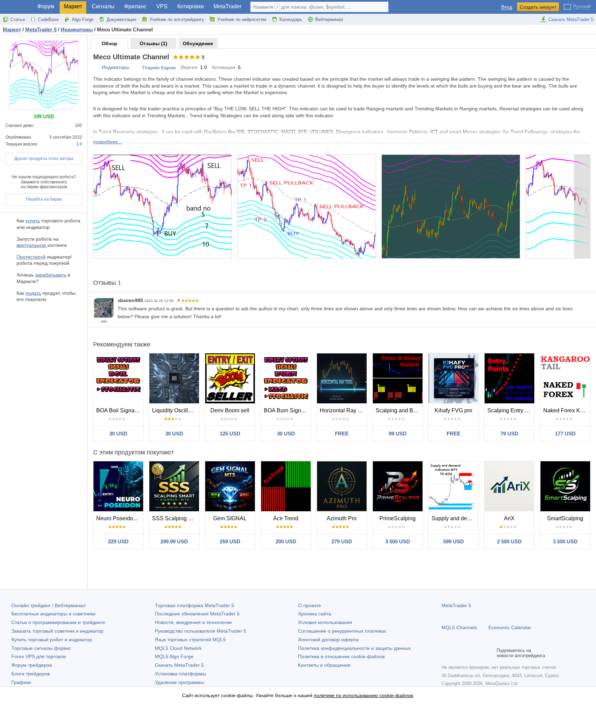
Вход (506, 7)
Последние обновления (197, 613)
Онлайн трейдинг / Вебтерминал (48, 605)
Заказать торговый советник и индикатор (57, 631)
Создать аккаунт (538, 7)
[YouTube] (479, 653)
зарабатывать (50, 275)
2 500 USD (509, 541)
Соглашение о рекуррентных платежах (342, 631)
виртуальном (32, 245)
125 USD (230, 433)
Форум (45, 6)
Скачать (179, 665)
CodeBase (48, 19)
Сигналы (103, 6)
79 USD (509, 433)
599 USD (453, 541)
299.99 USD (174, 541)
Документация (121, 19)
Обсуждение (198, 43)
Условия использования (325, 622)
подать (33, 293)
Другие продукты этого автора (43, 158)
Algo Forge (82, 19)
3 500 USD (397, 541)
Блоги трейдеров (30, 673)
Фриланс (135, 6)
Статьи (17, 19)
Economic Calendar (509, 627)
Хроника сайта (314, 613)
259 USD (230, 541)
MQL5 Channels (459, 627)
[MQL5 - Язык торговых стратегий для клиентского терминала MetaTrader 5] (16, 7)
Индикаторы (115, 67)
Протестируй (31, 257)
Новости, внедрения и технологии (193, 622)
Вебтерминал (329, 19)
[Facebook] (445, 653)
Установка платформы (180, 673)
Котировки (190, 6)
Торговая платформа (194, 605)
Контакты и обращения (324, 665)
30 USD (118, 433)
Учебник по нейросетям (241, 19)
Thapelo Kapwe (159, 67)
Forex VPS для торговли (38, 656)
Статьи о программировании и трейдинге (58, 622)
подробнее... (107, 141)
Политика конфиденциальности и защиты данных (354, 648)
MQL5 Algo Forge (174, 656)
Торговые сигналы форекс (41, 648)
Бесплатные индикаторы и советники (53, 613)
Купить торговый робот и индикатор (51, 639)
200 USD (286, 541)
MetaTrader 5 (456, 605)
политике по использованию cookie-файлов (363, 695)
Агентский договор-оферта (328, 639)
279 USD (341, 541)
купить (33, 220)
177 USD (565, 433)
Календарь (290, 19)
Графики (21, 682)
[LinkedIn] (490, 653)
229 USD (118, 541)
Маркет (73, 6)
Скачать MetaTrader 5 (570, 19)
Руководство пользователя (200, 631)
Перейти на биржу (44, 199)
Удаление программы (179, 682)
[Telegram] (457, 653)
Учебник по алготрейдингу (176, 19)
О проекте (309, 605)
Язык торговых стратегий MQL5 (190, 639)
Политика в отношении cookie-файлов (341, 656)
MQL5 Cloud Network (178, 648)
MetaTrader (227, 6)
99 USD (398, 433)
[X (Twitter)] (468, 653)
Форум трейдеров (31, 665)
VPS (162, 6)
